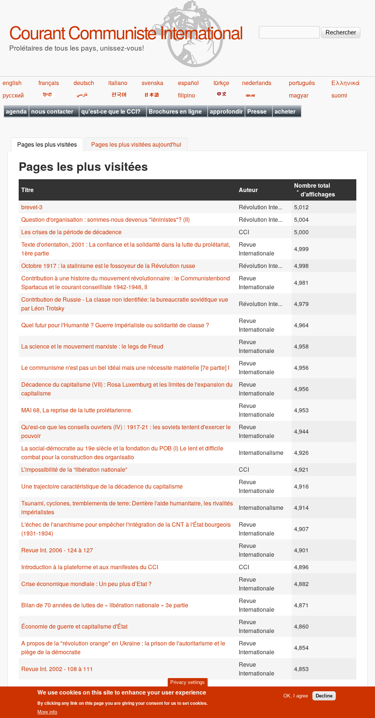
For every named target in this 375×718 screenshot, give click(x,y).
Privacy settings (187, 682)
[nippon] (151, 95)
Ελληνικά (345, 82)
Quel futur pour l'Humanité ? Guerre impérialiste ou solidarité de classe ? (115, 325)
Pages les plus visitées (50, 144)
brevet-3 (31, 207)
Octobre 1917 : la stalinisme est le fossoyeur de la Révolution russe (108, 265)
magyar (298, 95)
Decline (324, 696)
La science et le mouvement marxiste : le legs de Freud (92, 346)
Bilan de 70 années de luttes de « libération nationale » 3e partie (104, 605)
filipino (186, 95)
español (188, 82)
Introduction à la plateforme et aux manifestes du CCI (89, 567)
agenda (16, 111)
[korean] (117, 95)
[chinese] (221, 95)
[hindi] (46, 95)
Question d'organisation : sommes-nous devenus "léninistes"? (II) (105, 219)
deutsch (84, 82)
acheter (285, 111)
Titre (27, 189)
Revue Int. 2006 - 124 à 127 (57, 550)
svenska (152, 82)
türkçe (221, 82)
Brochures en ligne (175, 111)
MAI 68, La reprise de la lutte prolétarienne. (77, 410)
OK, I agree (295, 696)
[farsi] (81, 95)
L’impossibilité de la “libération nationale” (74, 469)
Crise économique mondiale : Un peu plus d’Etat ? (86, 583)
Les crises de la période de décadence (71, 232)
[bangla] (249, 95)
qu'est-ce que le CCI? (111, 111)
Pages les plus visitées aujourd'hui (136, 144)
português (302, 82)
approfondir (226, 111)
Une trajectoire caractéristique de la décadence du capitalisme (102, 486)
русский (13, 95)
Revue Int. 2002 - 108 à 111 (57, 668)
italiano (117, 82)
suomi (339, 95)
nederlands (256, 82)
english (12, 82)
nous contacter (52, 111)
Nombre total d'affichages (314, 189)
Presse (257, 111)
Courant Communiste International (125, 31)
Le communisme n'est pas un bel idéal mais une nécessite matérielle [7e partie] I (125, 367)
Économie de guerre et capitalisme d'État (74, 626)
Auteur (248, 189)
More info (47, 712)
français (48, 82)
